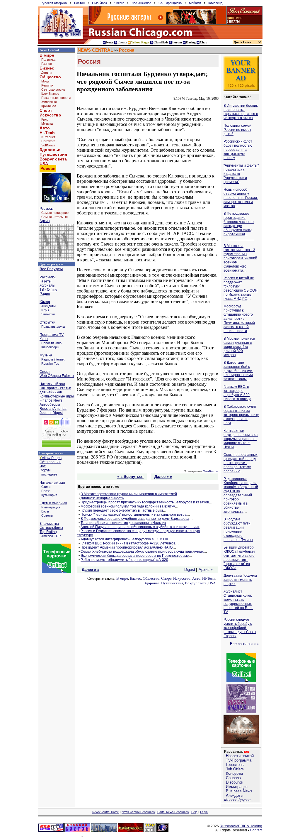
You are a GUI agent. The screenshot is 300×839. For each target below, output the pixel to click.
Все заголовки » (244, 644)
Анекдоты (48, 306)
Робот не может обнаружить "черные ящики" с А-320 (124, 560)
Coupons (233, 778)
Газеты (46, 281)
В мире (47, 55)
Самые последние (55, 212)
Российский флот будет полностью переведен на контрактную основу (238, 149)
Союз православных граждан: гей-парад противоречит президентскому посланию (241, 463)
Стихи (45, 486)
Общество (50, 77)
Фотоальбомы (51, 528)
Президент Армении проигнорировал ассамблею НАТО (127, 547)
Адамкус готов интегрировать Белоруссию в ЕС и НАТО (126, 539)
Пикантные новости (56, 97)
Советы (47, 515)
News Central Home (105, 811)
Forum (177, 42)
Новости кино (51, 343)
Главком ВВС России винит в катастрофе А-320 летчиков (128, 543)
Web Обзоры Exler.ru (57, 376)
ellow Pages (51, 458)
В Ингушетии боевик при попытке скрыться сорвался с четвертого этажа (241, 112)
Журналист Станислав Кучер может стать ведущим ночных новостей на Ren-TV (238, 601)
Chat (203, 42)
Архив (45, 221)
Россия (126, 50)
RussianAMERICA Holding (241, 826)
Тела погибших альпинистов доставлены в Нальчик (123, 523)
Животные (49, 102)
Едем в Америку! (53, 503)
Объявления (50, 462)
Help (194, 811)
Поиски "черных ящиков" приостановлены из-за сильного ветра (134, 514)
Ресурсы (47, 209)
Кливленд (215, 3)
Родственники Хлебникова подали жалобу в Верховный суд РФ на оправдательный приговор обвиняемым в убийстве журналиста (241, 495)
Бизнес (47, 68)
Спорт (46, 110)
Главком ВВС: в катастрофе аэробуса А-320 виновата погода (237, 393)
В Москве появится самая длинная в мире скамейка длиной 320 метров (239, 346)
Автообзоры (50, 404)
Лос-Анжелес (141, 3)
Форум (45, 470)
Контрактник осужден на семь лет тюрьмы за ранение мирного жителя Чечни (241, 439)
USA (44, 163)
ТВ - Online (48, 289)
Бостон (79, 3)
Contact (256, 830)
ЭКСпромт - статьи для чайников (55, 390)
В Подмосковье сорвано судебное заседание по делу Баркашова (135, 519)
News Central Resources (138, 811)
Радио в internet (52, 359)
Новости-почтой (240, 756)
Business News (239, 791)
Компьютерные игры (57, 396)
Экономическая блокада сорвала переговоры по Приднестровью (135, 556)
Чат (43, 466)
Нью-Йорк (99, 3)
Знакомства (49, 524)
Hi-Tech (47, 132)
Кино (44, 119)
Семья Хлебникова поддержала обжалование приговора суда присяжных (142, 551)
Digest (189, 569)
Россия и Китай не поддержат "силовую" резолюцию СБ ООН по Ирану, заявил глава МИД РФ (241, 288)
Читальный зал (52, 384)
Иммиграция (50, 507)
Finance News (51, 400)
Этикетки (48, 314)
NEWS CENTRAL (95, 50)
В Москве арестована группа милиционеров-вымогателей (129, 494)
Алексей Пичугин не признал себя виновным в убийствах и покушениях (140, 527)
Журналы (47, 285)
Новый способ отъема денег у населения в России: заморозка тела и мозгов (241, 197)
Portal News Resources (173, 811)
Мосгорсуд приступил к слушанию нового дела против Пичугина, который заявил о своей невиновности (239, 318)
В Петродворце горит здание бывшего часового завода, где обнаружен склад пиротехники (239, 224)
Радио (45, 294)
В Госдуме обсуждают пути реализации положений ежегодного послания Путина (238, 529)
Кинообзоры (50, 347)
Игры (45, 310)
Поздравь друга (53, 326)
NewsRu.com (211, 471)
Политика (48, 59)
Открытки (47, 322)
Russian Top (50, 363)
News (109, 42)
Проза (45, 491)
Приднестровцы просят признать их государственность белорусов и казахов (145, 502)
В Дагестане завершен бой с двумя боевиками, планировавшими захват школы (238, 371)
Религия (47, 85)
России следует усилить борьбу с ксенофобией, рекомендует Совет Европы (240, 628)
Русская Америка (54, 3)
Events (122, 42)
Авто (45, 128)
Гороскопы (235, 764)
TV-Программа (238, 760)
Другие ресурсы (51, 264)
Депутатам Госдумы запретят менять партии (240, 580)
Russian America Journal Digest (53, 411)
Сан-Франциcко (170, 3)
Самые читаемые (54, 217)
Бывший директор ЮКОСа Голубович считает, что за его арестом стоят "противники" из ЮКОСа (239, 557)
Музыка (47, 123)
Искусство (50, 115)
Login (204, 811)
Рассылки (48, 277)
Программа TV (52, 335)
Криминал (48, 106)
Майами (195, 3)
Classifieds (161, 42)
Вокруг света (53, 159)
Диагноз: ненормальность (102, 498)
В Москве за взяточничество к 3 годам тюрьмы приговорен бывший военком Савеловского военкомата (240, 258)
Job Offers (235, 769)
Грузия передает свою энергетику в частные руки (122, 510)
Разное (46, 63)
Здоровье (50, 149)
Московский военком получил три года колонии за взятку (128, 506)
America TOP (51, 536)
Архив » (206, 569)
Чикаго (119, 3)
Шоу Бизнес (50, 93)
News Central (49, 50)
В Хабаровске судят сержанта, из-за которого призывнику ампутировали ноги (241, 415)
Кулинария (49, 495)
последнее (49, 474)
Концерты (234, 773)
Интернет (48, 137)
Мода (45, 81)
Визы (45, 511)
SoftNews (48, 145)
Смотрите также (51, 453)
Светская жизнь (53, 89)
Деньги (46, 72)
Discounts (234, 782)
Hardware (48, 141)
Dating (191, 42)
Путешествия (53, 154)
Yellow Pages (140, 42)
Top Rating (48, 532)
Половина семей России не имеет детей (237, 130)
